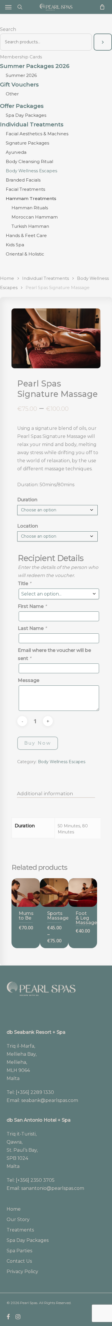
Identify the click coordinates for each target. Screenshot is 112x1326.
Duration (27, 499)
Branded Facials (23, 180)
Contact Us (19, 1261)
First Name (32, 606)
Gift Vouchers (19, 85)
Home (7, 278)
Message (28, 680)
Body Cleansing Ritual (29, 161)
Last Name (32, 628)
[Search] (103, 42)
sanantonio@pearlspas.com (52, 1188)
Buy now (37, 743)
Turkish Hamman (30, 226)
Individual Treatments (31, 124)
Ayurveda (16, 152)
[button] (8, 7)
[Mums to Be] (25, 892)
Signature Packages (27, 143)
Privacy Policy (22, 1271)
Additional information (45, 793)
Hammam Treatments (31, 198)
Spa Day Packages (26, 115)
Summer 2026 (21, 75)
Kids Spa (15, 244)
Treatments (20, 1230)
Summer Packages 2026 (34, 66)
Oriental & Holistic (25, 254)
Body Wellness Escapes (31, 170)
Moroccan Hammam (34, 217)
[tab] (56, 793)
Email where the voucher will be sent (54, 654)
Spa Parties (19, 1250)
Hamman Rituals (29, 207)
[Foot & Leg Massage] (82, 892)
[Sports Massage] (54, 892)
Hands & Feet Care (26, 235)
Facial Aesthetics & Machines (37, 133)
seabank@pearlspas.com (49, 1100)
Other (12, 94)
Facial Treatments (25, 189)
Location (27, 526)
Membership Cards (21, 57)
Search (8, 29)
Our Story (18, 1219)
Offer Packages (22, 106)
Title (24, 583)
